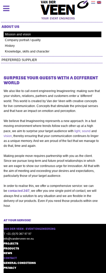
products (11, 248)
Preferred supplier (19, 60)
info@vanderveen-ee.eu (19, 238)
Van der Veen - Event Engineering (30, 228)
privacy (10, 267)
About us (10, 27)
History (10, 46)
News (8, 253)
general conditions (20, 262)
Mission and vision (18, 34)
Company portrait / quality (23, 40)
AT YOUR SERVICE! (18, 220)
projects (11, 243)
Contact (10, 258)
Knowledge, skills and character (27, 51)
